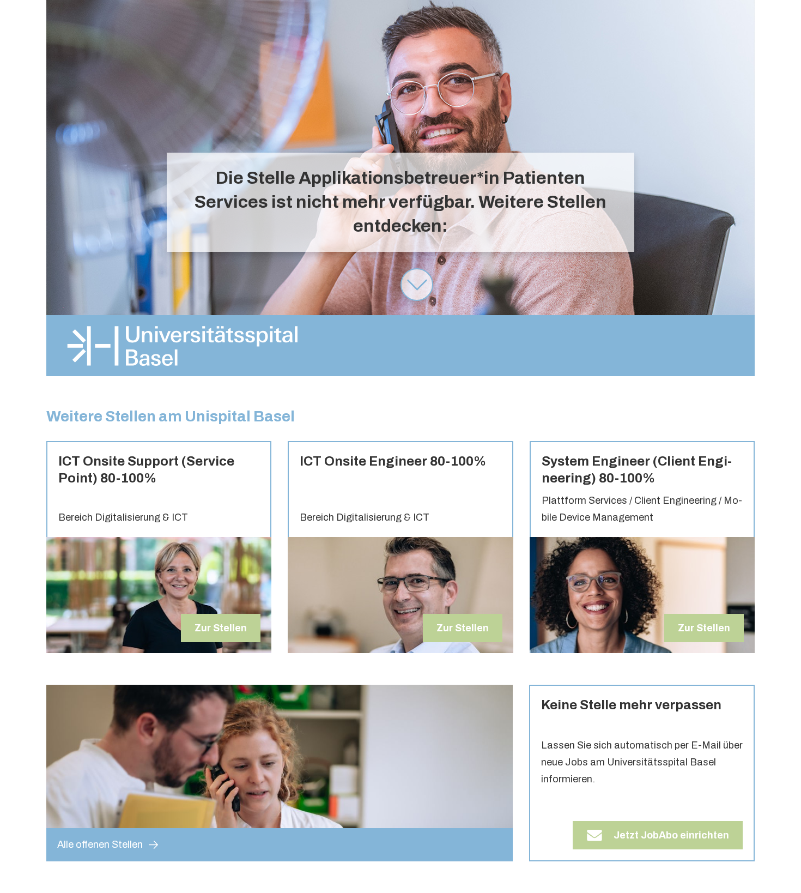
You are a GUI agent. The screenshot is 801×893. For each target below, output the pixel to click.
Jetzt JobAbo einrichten (671, 835)
